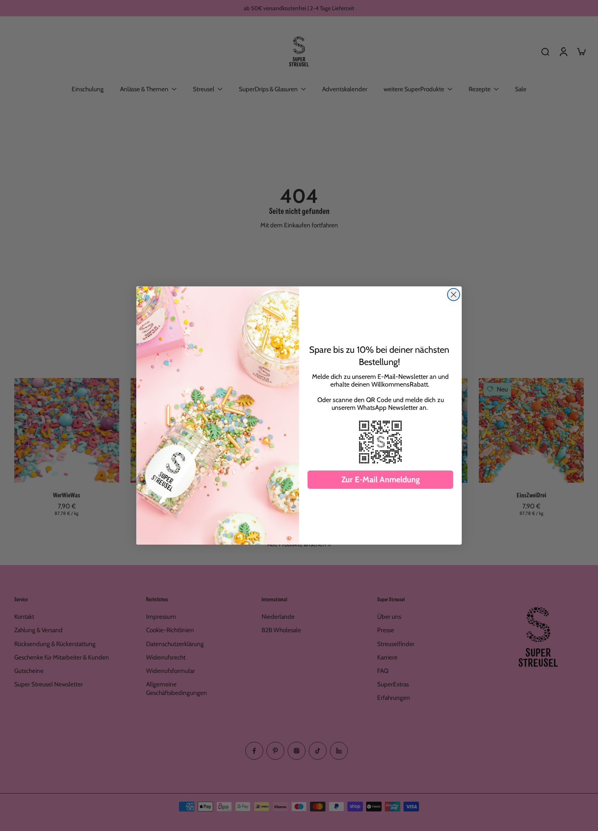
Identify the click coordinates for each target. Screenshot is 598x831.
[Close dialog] (453, 294)
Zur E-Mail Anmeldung (380, 479)
